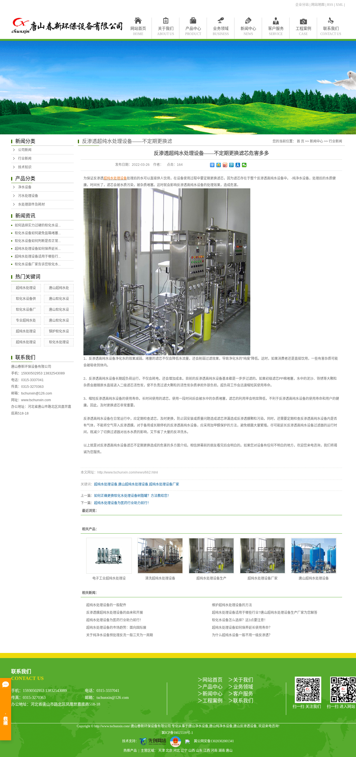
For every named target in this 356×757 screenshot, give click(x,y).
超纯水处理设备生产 (211, 578)
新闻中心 (248, 29)
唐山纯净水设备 (221, 726)
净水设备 (24, 187)
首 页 (300, 141)
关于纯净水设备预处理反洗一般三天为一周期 (119, 635)
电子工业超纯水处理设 (109, 578)
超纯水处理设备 (105, 484)
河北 (176, 751)
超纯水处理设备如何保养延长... (38, 249)
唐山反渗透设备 (245, 726)
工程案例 (303, 29)
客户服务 (276, 29)
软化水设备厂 (26, 310)
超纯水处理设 (26, 288)
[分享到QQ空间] (218, 165)
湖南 (221, 751)
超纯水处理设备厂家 (164, 484)
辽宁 (184, 751)
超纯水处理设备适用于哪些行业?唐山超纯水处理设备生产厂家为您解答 (264, 613)
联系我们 (330, 29)
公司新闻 (24, 150)
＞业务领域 (240, 687)
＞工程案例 (209, 701)
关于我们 (165, 29)
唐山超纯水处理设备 (133, 484)
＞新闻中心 (209, 694)
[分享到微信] (244, 165)
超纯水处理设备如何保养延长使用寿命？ (242, 628)
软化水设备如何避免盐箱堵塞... (38, 233)
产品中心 (193, 29)
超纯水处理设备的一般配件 (106, 605)
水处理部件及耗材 (31, 204)
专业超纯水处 (26, 320)
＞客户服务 (240, 694)
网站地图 (318, 5)
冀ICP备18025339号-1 (177, 733)
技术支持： (130, 741)
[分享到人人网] (238, 165)
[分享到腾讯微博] (231, 165)
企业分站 (302, 5)
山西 (191, 751)
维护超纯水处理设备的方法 (232, 605)
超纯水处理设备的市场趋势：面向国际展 (116, 628)
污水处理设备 (28, 196)
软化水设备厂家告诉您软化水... (38, 264)
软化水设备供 (26, 299)
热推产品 (130, 751)
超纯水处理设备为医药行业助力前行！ (122, 503)
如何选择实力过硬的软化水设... (38, 225)
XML (339, 5)
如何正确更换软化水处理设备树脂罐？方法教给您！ (132, 496)
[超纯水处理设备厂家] (262, 556)
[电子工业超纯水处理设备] (109, 556)
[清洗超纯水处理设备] (160, 556)
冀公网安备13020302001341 (212, 741)
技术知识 (24, 167)
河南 (214, 751)
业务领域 (221, 29)
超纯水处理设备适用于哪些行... (38, 256)
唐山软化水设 (59, 299)
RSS (330, 5)
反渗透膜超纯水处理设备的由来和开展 (114, 613)
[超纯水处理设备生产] (211, 556)
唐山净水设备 (198, 726)
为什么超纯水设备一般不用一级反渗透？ (242, 635)
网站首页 (138, 29)
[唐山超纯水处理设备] (314, 556)
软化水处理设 (59, 342)
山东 (199, 751)
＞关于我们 (240, 680)
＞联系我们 (240, 701)
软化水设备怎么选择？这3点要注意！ (239, 620)
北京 (169, 751)
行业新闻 (24, 159)
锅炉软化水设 (59, 331)
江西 (206, 751)
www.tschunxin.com (36, 400)
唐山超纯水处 (59, 288)
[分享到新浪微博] (225, 165)
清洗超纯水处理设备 (160, 578)
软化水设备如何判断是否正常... (38, 241)
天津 (161, 751)
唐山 (229, 751)
